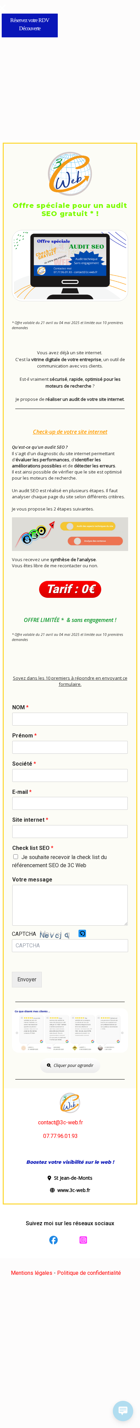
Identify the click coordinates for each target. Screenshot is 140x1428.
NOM (20, 707)
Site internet (30, 820)
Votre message (32, 879)
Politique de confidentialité (89, 1273)
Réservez (19, 20)
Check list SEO (32, 848)
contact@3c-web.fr (60, 1122)
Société (24, 764)
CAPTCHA (24, 934)
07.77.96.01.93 (60, 1136)
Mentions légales (31, 1273)
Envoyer (26, 979)
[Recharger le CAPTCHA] (82, 933)
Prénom (24, 735)
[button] (82, 934)
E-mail (22, 792)
